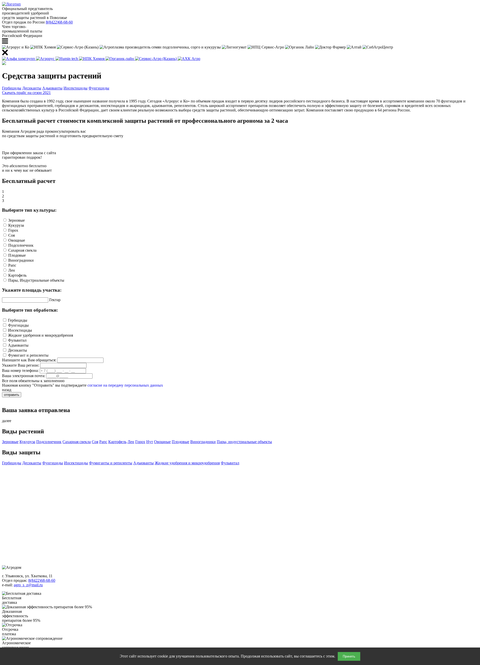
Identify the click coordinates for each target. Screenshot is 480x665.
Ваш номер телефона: (20, 370)
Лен (131, 442)
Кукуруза (27, 442)
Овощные (162, 442)
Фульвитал (230, 463)
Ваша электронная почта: (23, 376)
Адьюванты (52, 88)
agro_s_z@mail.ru (28, 585)
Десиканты (31, 88)
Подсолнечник (49, 442)
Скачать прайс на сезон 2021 (26, 92)
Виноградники (203, 442)
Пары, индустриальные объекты (244, 442)
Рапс (103, 442)
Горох (140, 442)
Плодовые (180, 442)
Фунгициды (98, 88)
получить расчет (16, 144)
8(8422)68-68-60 (59, 22)
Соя (95, 442)
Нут (149, 442)
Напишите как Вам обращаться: (29, 360)
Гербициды (11, 88)
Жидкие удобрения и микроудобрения (187, 463)
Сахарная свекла (76, 442)
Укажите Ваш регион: (20, 365)
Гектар (54, 300)
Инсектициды (76, 88)
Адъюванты (143, 463)
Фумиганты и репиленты (110, 463)
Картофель (117, 442)
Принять (349, 656)
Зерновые (10, 442)
